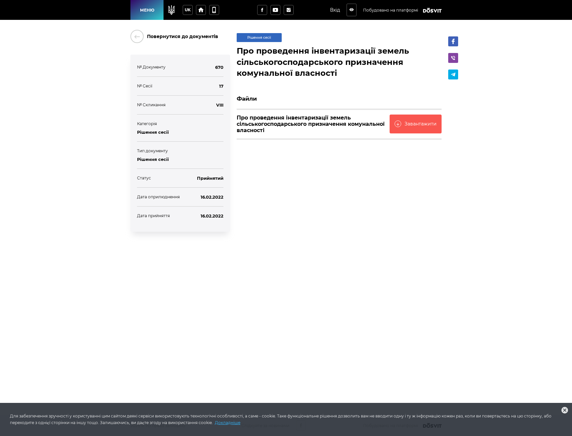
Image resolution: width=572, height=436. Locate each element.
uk (188, 9)
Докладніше (227, 422)
